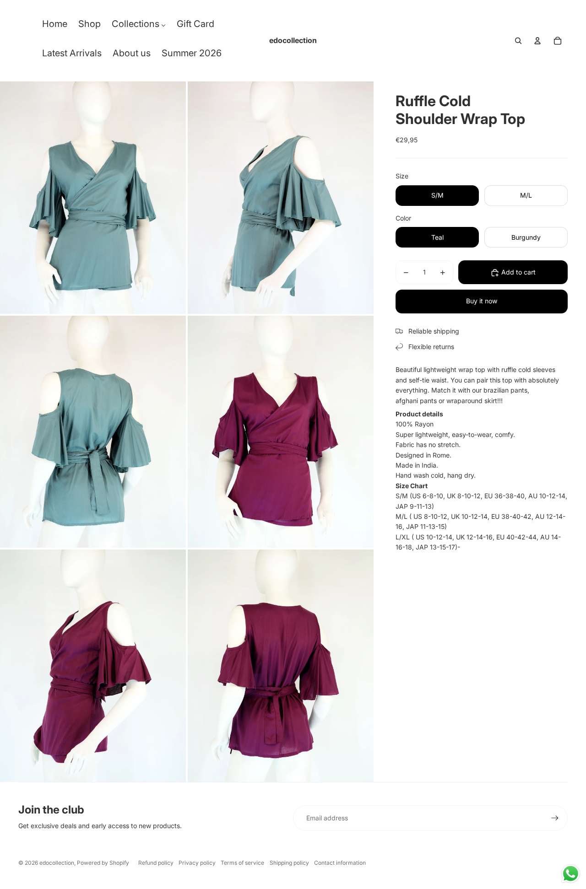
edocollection (56, 862)
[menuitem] (54, 26)
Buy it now (481, 301)
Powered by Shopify (103, 862)
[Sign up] (555, 818)
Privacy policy (197, 862)
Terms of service (242, 862)
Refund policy (156, 862)
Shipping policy (289, 862)
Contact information (340, 862)
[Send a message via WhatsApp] (570, 873)
